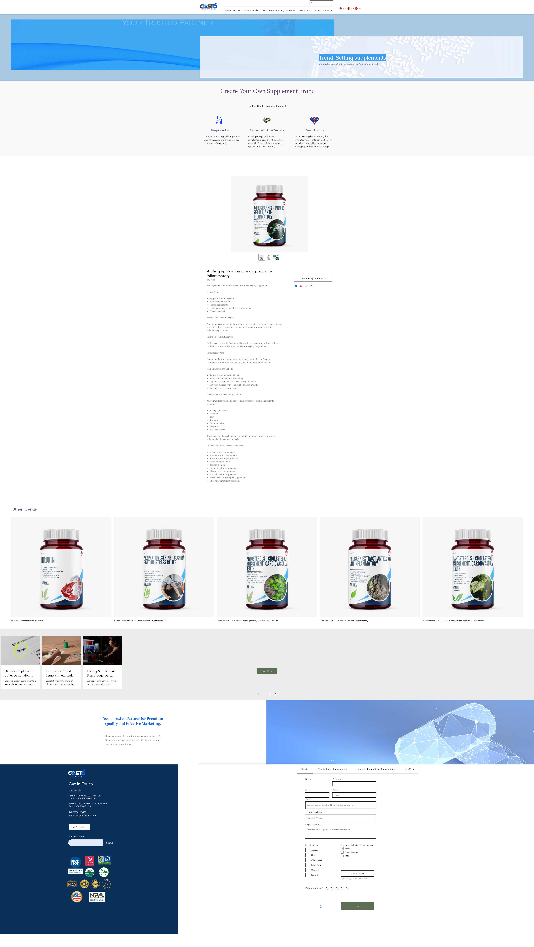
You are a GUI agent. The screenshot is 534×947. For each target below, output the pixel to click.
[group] (267, 570)
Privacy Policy (76, 791)
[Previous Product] (7, 567)
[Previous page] (258, 694)
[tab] (305, 770)
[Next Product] (526, 567)
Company (337, 780)
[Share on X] (311, 286)
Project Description (313, 825)
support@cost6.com (86, 816)
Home (210, 166)
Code (307, 791)
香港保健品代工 (76, 809)
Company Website (314, 813)
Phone (335, 791)
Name (308, 780)
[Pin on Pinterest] (301, 286)
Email (308, 800)
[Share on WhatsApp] (306, 286)
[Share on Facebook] (295, 286)
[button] (357, 874)
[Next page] (275, 694)
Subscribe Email (76, 837)
